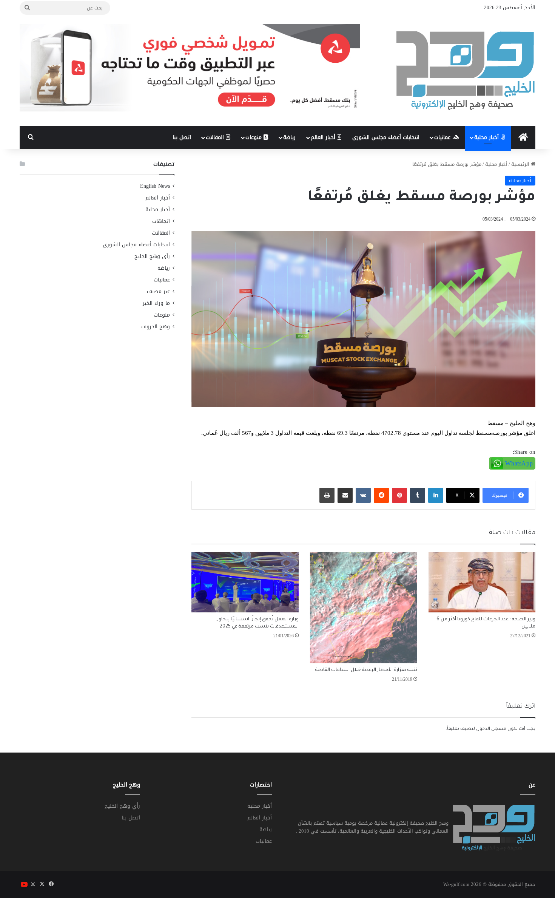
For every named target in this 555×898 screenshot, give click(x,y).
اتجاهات (161, 221)
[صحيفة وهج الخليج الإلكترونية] (465, 71)
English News (155, 186)
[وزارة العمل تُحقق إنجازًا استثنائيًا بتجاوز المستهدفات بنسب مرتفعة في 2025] (245, 582)
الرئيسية (521, 164)
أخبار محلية (487, 137)
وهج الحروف (155, 327)
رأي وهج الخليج (152, 256)
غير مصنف (158, 291)
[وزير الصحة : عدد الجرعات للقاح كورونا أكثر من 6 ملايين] (482, 582)
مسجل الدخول (491, 729)
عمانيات (443, 137)
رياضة (289, 137)
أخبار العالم (324, 137)
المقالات (216, 137)
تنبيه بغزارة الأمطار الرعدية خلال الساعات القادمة (366, 670)
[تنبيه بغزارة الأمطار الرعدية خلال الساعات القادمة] (363, 607)
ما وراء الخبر (156, 303)
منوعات (254, 137)
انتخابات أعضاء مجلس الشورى (385, 137)
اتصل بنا (182, 137)
